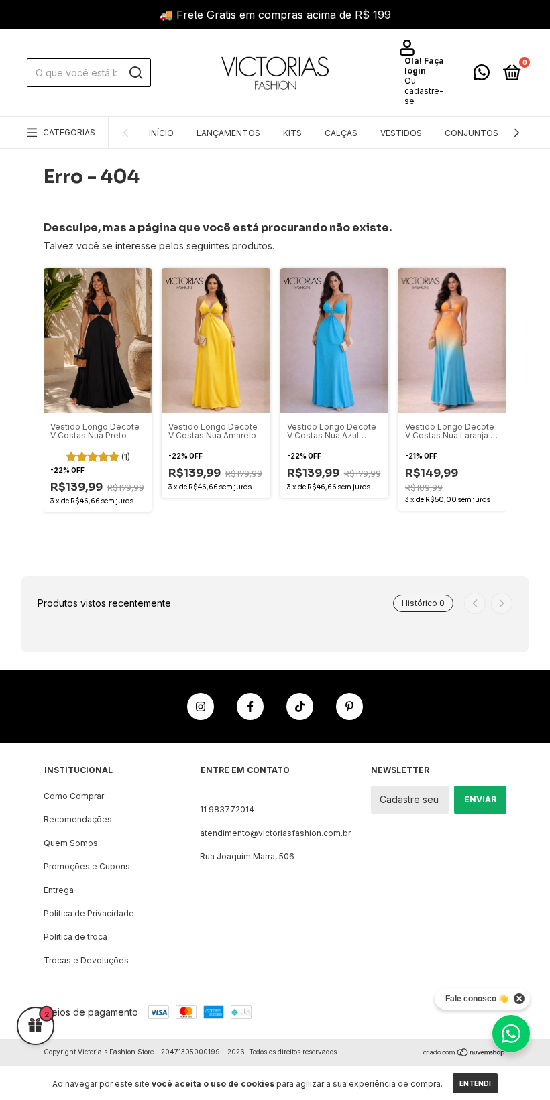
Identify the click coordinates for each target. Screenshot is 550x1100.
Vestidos (401, 133)
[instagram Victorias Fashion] (200, 706)
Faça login (424, 66)
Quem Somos (71, 843)
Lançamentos (228, 133)
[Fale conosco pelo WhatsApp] (481, 75)
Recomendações (78, 819)
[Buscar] (135, 73)
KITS (292, 133)
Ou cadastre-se (423, 91)
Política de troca (75, 937)
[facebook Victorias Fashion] (250, 706)
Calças (341, 133)
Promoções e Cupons (87, 866)
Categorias (69, 132)
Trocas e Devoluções (86, 960)
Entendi (475, 1083)
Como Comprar (74, 796)
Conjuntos (471, 133)
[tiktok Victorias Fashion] (299, 706)
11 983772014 (227, 809)
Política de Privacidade (89, 913)
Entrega (59, 890)
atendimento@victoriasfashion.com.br (275, 833)
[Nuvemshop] (464, 1053)
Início (161, 133)
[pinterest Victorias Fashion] (349, 706)
